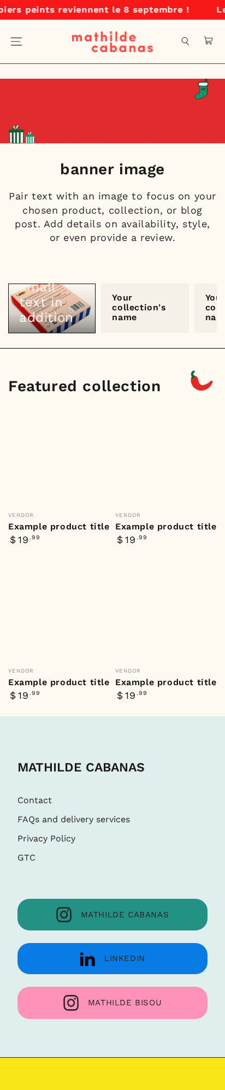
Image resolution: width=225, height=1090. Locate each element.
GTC (26, 857)
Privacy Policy (46, 838)
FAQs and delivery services (73, 819)
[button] (185, 41)
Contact (34, 800)
